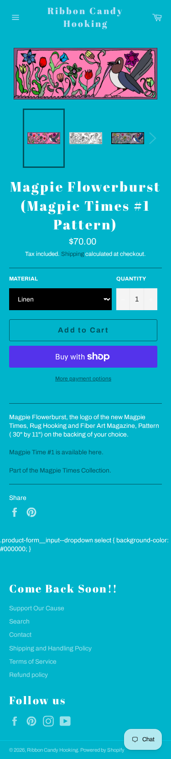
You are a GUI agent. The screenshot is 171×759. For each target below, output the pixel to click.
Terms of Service (33, 661)
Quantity (131, 279)
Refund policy (28, 674)
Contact (20, 634)
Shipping (72, 254)
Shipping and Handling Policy (50, 648)
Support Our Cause (36, 608)
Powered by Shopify (102, 750)
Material (23, 279)
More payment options (83, 378)
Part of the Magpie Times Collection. (60, 470)
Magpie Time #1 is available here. (56, 452)
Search (19, 621)
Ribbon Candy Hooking (85, 17)
